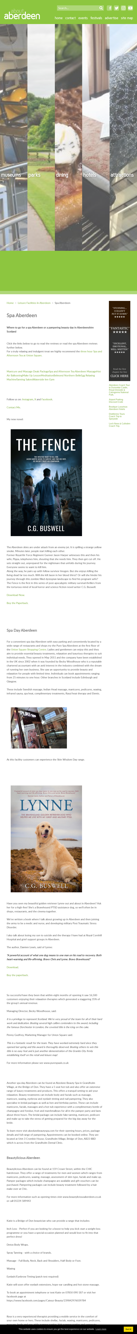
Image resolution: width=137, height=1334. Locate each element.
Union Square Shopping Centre (28, 649)
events (83, 18)
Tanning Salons (24, 379)
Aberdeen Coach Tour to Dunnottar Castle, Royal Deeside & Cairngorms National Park (119, 390)
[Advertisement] (68, 271)
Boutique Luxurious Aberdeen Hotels (118, 408)
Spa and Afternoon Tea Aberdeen (67, 371)
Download (12, 967)
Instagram (27, 399)
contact (70, 18)
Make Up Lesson (31, 375)
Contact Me (13, 407)
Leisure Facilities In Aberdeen (34, 303)
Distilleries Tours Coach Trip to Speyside (117, 416)
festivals (96, 18)
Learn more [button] (101, 1329)
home (59, 18)
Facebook (46, 399)
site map (127, 18)
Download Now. (16, 595)
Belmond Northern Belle (67, 375)
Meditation (47, 375)
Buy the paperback (17, 975)
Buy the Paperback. (17, 603)
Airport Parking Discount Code (116, 400)
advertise (111, 18)
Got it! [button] (128, 1329)
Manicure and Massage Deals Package (28, 371)
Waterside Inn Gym (43, 379)
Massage (91, 371)
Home (10, 303)
